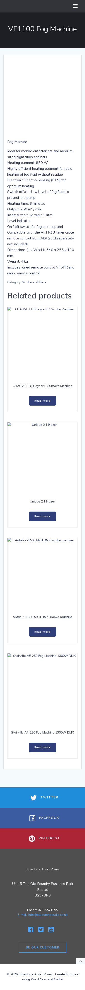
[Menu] (75, 6)
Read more (42, 401)
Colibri (58, 979)
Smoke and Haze (34, 282)
